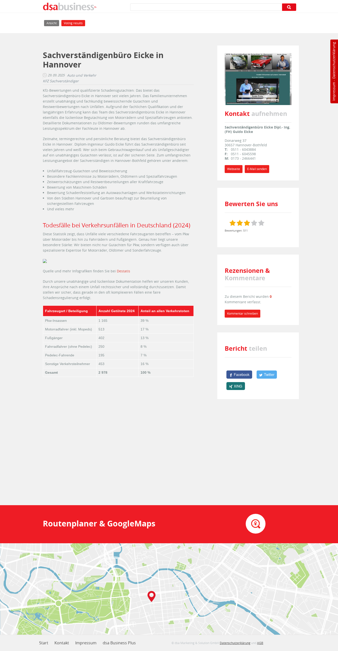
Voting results (73, 23)
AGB (260, 643)
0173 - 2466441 (243, 158)
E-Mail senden (257, 169)
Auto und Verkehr (81, 75)
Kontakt (61, 643)
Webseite (233, 169)
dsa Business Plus (119, 643)
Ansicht (53, 23)
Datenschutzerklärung (333, 60)
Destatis (123, 271)
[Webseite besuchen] (258, 78)
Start (43, 643)
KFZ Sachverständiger (61, 81)
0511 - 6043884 (243, 149)
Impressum (333, 91)
